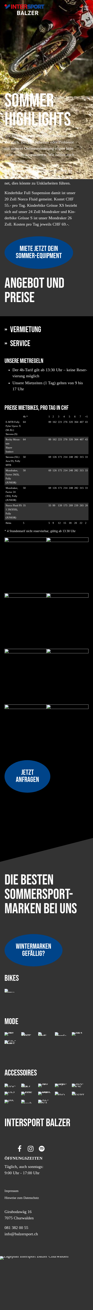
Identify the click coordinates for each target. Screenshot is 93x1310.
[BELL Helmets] (27, 1085)
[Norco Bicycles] (11, 990)
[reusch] (27, 1101)
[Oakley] (61, 1085)
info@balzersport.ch (21, 1234)
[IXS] (11, 1093)
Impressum (12, 1191)
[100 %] (44, 1085)
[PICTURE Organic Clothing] (11, 1042)
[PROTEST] (27, 1034)
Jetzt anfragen (27, 776)
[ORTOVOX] (44, 1093)
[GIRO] (61, 1093)
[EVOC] (11, 1085)
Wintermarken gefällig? (33, 950)
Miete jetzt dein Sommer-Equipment (39, 252)
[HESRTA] (78, 1093)
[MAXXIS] (78, 1085)
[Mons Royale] (61, 1034)
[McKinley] (44, 1034)
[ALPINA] (44, 1101)
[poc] (11, 1101)
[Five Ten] (27, 1093)
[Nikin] (11, 1034)
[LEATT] (78, 1034)
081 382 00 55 (16, 1227)
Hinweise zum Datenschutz (22, 1198)
